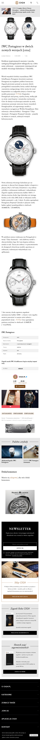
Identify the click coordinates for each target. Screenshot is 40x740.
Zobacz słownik (20, 671)
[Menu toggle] (3, 3)
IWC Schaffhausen (27, 418)
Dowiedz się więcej (17, 555)
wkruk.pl (20, 368)
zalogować (14, 478)
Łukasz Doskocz (6, 55)
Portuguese (28, 413)
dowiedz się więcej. (14, 737)
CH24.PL (20, 2)
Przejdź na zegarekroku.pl (20, 632)
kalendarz (24, 195)
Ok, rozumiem (33, 735)
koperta (25, 242)
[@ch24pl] (15, 377)
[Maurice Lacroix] (20, 428)
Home (3, 418)
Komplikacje (29, 109)
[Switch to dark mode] (31, 2)
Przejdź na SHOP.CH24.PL (20, 596)
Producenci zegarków (12, 418)
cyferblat (4, 190)
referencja (9, 183)
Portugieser (18, 413)
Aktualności (7, 413)
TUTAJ (18, 94)
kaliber (25, 193)
